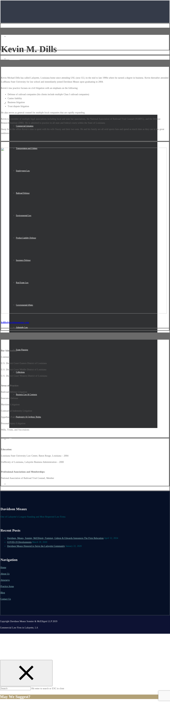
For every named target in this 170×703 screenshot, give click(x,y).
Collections (20, 372)
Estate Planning (22, 350)
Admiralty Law (22, 327)
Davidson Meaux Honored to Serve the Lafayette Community (36, 546)
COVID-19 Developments (19, 542)
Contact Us (5, 599)
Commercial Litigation (24, 126)
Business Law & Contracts (26, 394)
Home (12, 36)
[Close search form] (26, 673)
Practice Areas (7, 586)
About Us (14, 58)
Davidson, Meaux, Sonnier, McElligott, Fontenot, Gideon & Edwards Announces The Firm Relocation (55, 538)
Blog (11, 439)
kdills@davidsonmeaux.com (15, 322)
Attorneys (5, 580)
